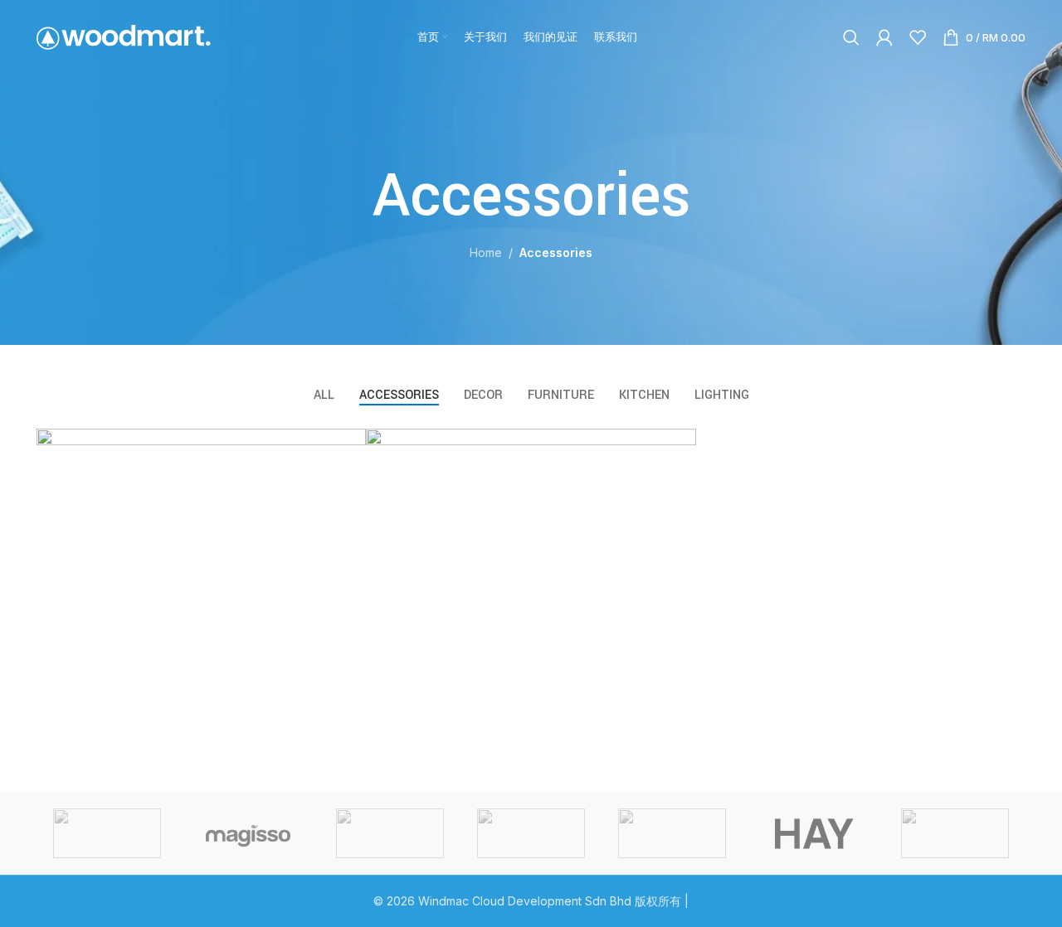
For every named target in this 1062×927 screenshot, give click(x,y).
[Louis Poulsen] (389, 833)
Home (486, 252)
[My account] (884, 37)
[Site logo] (124, 36)
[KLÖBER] (531, 833)
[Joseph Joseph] (672, 833)
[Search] (851, 37)
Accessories (555, 252)
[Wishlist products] (917, 37)
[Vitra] (107, 833)
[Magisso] (248, 833)
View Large (345, 447)
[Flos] (954, 833)
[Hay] (813, 833)
